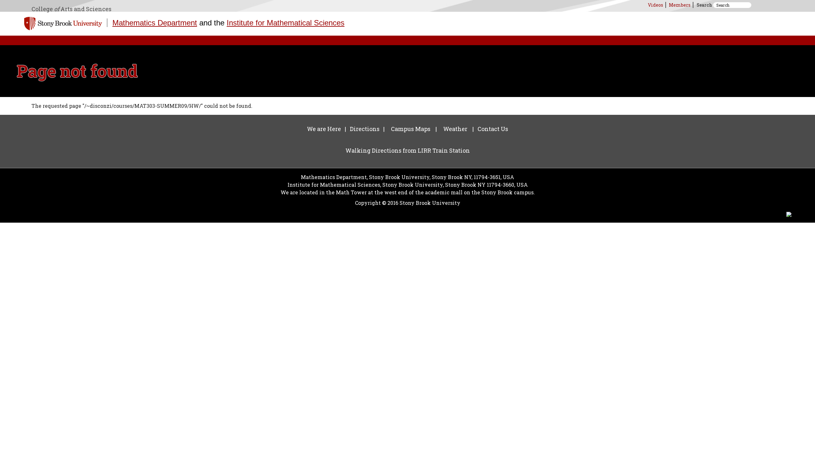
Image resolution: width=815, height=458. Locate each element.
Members (680, 5)
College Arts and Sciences (71, 9)
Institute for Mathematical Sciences (285, 22)
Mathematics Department (154, 22)
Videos (655, 5)
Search (704, 5)
